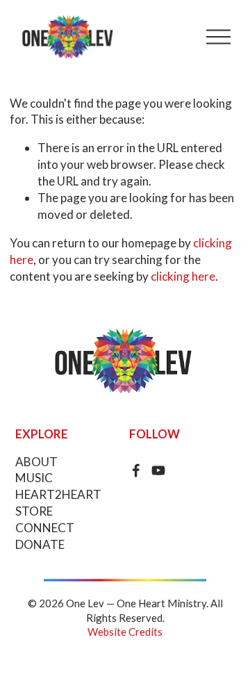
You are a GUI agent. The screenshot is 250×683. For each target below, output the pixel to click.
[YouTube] (158, 470)
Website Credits (125, 631)
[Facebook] (136, 470)
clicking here (183, 276)
